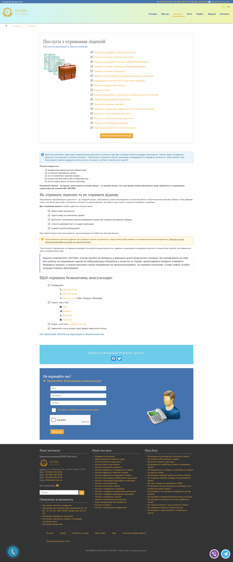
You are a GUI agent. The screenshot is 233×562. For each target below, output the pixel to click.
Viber (64, 307)
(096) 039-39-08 (166, 2)
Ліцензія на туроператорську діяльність (113, 118)
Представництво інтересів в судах (110, 459)
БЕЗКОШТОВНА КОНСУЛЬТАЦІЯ (116, 136)
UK (223, 7)
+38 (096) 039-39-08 (53, 475)
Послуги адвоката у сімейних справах (111, 472)
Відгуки (212, 14)
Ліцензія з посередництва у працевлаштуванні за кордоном (123, 76)
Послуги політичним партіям (107, 486)
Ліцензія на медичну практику (108, 104)
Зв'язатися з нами (80, 533)
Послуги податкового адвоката (108, 467)
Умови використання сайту (58, 541)
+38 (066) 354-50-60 (53, 472)
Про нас (165, 14)
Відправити (57, 432)
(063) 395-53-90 (184, 2)
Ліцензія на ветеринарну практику (111, 123)
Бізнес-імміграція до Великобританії (111, 502)
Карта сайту (100, 533)
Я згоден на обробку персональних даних (78, 410)
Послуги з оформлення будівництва (111, 507)
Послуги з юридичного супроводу (109, 489)
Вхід (114, 533)
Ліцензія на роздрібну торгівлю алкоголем (115, 52)
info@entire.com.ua (220, 2)
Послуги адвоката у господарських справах (114, 470)
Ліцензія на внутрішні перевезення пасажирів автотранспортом (126, 95)
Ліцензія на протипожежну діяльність (112, 114)
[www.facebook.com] (57, 485)
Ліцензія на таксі (102, 90)
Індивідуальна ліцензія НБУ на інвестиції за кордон (119, 81)
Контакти (224, 14)
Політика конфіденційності (134, 533)
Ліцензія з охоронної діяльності (109, 71)
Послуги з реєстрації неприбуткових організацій (116, 478)
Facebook (66, 320)
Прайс (199, 14)
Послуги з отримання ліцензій (108, 497)
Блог (189, 14)
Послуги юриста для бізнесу (107, 464)
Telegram (67, 311)
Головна (153, 14)
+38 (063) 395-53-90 (53, 477)
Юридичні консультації (105, 456)
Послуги (177, 14)
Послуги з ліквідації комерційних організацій (114, 494)
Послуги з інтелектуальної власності (111, 499)
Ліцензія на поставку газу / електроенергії (114, 128)
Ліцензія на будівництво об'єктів (110, 85)
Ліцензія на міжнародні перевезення (112, 99)
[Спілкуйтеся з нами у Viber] (215, 554)
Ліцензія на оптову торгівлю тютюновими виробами (119, 66)
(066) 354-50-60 (201, 2)
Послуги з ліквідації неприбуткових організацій (115, 491)
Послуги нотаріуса (103, 505)
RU (228, 7)
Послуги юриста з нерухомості (108, 462)
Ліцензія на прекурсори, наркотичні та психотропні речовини (124, 109)
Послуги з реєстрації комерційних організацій (115, 480)
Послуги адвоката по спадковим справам (113, 475)
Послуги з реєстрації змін (106, 483)
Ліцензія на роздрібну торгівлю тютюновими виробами (121, 62)
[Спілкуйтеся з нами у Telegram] (226, 554)
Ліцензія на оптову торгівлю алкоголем (113, 57)
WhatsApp (66, 315)
